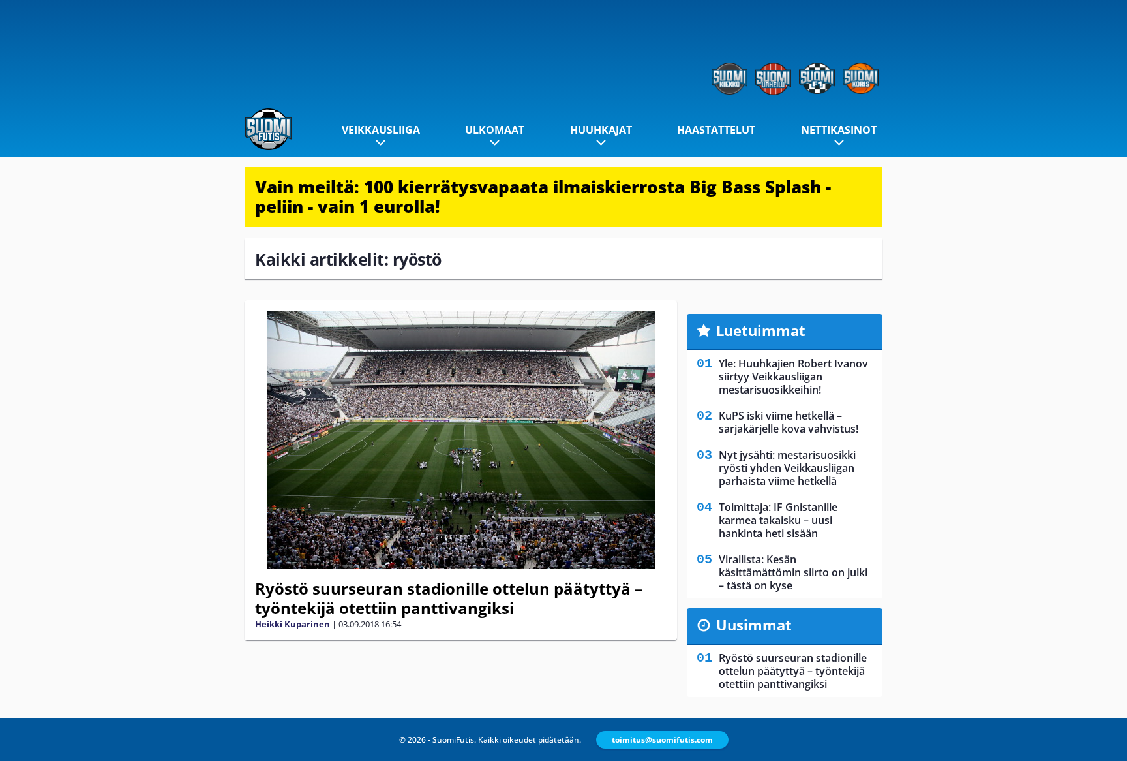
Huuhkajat (601, 130)
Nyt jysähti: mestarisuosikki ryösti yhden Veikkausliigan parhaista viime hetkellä (787, 468)
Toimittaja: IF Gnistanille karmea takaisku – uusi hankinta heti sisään (778, 520)
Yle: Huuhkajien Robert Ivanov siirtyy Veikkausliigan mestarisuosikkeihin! (793, 376)
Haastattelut (716, 130)
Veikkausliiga (381, 130)
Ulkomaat (494, 130)
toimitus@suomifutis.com (662, 739)
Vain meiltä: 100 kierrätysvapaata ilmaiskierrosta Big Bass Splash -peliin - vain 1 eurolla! (543, 196)
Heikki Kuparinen (292, 624)
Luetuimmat (760, 330)
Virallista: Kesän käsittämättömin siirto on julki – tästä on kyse (793, 572)
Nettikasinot (839, 130)
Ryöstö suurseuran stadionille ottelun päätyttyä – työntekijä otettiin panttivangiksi (448, 598)
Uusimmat (754, 624)
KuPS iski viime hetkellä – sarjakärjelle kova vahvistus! (788, 422)
